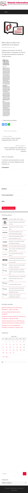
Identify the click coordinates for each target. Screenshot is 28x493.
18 (17, 347)
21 (3, 350)
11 (17, 344)
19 (20, 347)
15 (6, 347)
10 (13, 344)
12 (20, 344)
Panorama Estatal (11, 131)
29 (6, 352)
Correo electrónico (8, 195)
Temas (5, 131)
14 (3, 347)
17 (13, 347)
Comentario (5, 167)
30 (10, 352)
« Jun (3, 356)
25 (17, 350)
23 (10, 350)
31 (13, 352)
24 (13, 350)
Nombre (4, 189)
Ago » (7, 356)
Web (3, 201)
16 (10, 347)
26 (20, 350)
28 (3, 352)
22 (6, 350)
